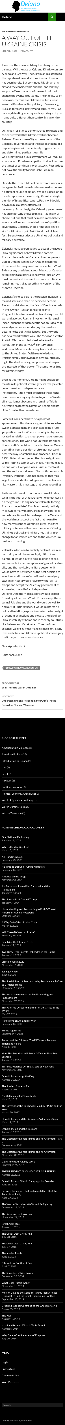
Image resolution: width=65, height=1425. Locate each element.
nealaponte (26, 51)
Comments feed (11, 1375)
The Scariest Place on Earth (17, 1086)
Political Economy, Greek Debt (19, 793)
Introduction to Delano (15, 760)
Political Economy (12, 787)
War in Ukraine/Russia (15, 31)
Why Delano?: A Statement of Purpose (23, 1335)
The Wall (7, 1315)
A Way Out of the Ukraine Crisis (19, 922)
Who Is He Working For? (15, 846)
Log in (5, 1362)
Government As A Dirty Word (18, 1161)
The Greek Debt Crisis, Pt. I (17, 1243)
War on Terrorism (12, 813)
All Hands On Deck (12, 856)
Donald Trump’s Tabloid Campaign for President (28, 1181)
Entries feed (8, 1368)
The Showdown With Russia (17, 1272)
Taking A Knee (10, 971)
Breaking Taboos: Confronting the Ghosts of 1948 (29, 1305)
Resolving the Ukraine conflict (22, 668)
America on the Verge (14, 876)
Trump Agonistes (11, 1030)
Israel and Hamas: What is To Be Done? (23, 1325)
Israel (5, 773)
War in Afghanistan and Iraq (17, 800)
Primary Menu (60, 17)
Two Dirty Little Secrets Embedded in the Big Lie (28, 951)
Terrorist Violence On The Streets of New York (28, 1066)
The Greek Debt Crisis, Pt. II (17, 1233)
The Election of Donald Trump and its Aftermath (29, 1151)
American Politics (12, 754)
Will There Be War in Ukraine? (19, 685)
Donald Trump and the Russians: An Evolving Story (30, 1118)
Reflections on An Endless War (19, 1020)
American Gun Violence (15, 747)
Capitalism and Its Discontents (19, 1096)
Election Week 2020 (13, 961)
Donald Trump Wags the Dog (18, 1076)
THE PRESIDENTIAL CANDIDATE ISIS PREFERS (28, 1171)
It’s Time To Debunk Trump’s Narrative (23, 866)
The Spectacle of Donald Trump (19, 899)
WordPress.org (10, 1381)
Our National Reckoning (15, 837)
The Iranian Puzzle (12, 1253)
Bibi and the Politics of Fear (17, 1263)
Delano (7, 17)
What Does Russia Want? (16, 1282)
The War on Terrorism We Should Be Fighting (27, 1204)
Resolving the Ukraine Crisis (17, 942)
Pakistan (6, 780)
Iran (4, 767)
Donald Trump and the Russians (19, 1128)
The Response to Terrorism (17, 1213)
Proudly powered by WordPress (17, 1420)
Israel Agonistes (11, 1223)
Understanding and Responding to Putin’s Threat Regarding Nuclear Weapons (29, 700)
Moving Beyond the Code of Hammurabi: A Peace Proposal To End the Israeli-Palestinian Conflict (29, 1294)
